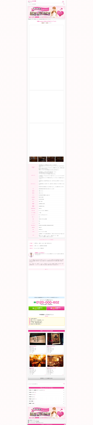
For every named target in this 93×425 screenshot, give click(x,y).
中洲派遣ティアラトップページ (34, 420)
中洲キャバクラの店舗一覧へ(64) (47, 378)
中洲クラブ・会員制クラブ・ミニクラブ (36, 390)
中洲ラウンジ (32, 396)
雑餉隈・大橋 (32, 403)
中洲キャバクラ (32, 392)
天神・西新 (31, 401)
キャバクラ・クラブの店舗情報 (34, 421)
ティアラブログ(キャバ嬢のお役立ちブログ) (36, 422)
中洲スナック (32, 394)
